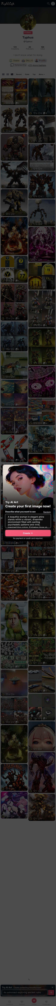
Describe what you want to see (20, 511)
